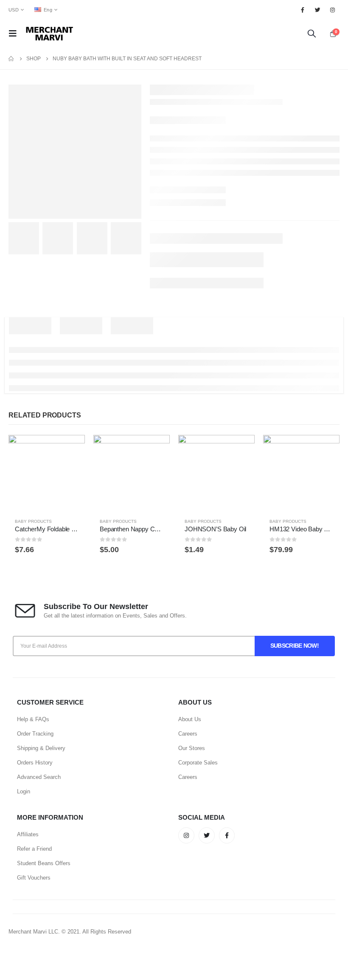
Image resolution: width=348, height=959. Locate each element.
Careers (187, 734)
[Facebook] (302, 9)
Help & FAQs (33, 719)
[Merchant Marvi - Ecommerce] (50, 34)
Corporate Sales (198, 762)
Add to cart (71, 449)
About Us (189, 719)
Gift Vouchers (34, 877)
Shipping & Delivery (41, 748)
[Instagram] (332, 9)
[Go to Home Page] (11, 58)
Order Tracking (35, 734)
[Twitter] (318, 9)
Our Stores (191, 748)
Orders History (35, 762)
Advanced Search (39, 777)
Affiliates (28, 834)
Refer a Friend (34, 849)
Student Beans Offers (43, 863)
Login (23, 791)
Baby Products (33, 521)
